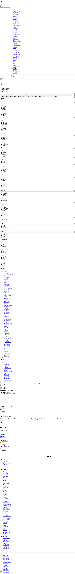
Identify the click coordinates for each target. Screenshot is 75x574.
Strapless (4, 213)
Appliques (4, 166)
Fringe (4, 172)
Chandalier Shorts (6, 278)
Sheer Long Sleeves (5, 228)
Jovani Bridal (5, 292)
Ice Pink (4, 253)
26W (20, 96)
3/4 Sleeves (4, 226)
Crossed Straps (5, 150)
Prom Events (4, 440)
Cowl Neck (4, 204)
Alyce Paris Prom (6, 275)
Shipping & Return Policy (5, 446)
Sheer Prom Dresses (6, 377)
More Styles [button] (3, 362)
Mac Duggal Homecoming (6, 509)
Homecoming (6, 352)
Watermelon (4, 256)
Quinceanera (4, 113)
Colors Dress (5, 281)
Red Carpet (4, 114)
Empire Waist (5, 220)
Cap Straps (4, 233)
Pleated (4, 143)
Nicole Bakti (5, 315)
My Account (4, 450)
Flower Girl (4, 109)
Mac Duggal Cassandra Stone (8, 307)
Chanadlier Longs (6, 279)
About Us (3, 444)
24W (16, 96)
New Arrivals (6, 366)
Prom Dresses (5, 112)
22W (12, 96)
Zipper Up (4, 154)
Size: (1, 396)
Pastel (4, 162)
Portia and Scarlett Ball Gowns (7, 516)
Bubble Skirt (4, 137)
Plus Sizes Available (5, 144)
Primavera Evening (6, 324)
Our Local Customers (3, 454)
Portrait (4, 210)
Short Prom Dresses (6, 340)
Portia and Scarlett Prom (7, 322)
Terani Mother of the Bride (7, 334)
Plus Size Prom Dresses (7, 345)
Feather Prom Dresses (7, 341)
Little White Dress (5, 123)
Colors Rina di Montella (7, 284)
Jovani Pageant (5, 495)
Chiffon (4, 180)
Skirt (3, 130)
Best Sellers (2, 457)
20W (8, 96)
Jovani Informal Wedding (7, 295)
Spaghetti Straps (5, 235)
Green (4, 243)
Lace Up (4, 151)
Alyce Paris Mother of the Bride (8, 274)
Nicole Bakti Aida (6, 316)
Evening (4, 108)
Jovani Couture (6, 293)
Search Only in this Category (5, 88)
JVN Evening (6, 299)
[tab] (38, 303)
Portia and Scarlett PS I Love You (8, 323)
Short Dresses (5, 129)
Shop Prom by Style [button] (5, 336)
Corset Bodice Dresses (6, 556)
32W (32, 96)
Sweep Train (4, 198)
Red (3, 258)
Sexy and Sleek (5, 127)
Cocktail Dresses (5, 106)
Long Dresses (5, 124)
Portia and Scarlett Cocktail (7, 319)
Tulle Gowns (5, 370)
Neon (3, 160)
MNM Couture (5, 512)
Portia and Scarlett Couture (7, 320)
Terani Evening (6, 332)
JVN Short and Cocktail (7, 301)
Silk (3, 187)
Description (3, 411)
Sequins (4, 175)
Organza (4, 184)
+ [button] (2, 337)
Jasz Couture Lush (6, 291)
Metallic (4, 159)
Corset (4, 140)
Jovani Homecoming (7, 294)
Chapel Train (5, 194)
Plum (3, 257)
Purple (4, 250)
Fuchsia (4, 255)
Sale (4, 358)
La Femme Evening (6, 302)
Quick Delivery (13, 393)
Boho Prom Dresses (6, 339)
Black (4, 264)
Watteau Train (5, 200)
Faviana (5, 287)
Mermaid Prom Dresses (7, 344)
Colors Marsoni (6, 283)
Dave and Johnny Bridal (7, 285)
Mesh (3, 183)
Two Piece (4, 133)
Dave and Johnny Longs (7, 286)
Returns (3, 439)
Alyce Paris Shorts (5, 474)
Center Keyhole (5, 139)
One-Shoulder (5, 209)
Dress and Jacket (5, 120)
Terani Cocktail (5, 530)
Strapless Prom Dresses (7, 346)
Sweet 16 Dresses (6, 379)
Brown (4, 263)
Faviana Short (5, 488)
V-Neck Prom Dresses (7, 348)
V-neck (4, 215)
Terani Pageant (5, 533)
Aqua (4, 245)
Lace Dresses (5, 121)
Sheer (4, 153)
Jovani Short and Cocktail (7, 298)
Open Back (4, 142)
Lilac (3, 251)
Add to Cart (2, 407)
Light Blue (4, 247)
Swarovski (5, 331)
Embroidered (5, 169)
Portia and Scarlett (6, 317)
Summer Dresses (6, 355)
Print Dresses (5, 126)
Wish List (3, 451)
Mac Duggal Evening (7, 308)
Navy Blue (4, 249)
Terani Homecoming (6, 333)
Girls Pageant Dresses (6, 110)
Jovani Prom (5, 297)
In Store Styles (6, 365)
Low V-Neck (5, 207)
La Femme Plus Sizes (6, 502)
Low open (4, 152)
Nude (4, 261)
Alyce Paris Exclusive (7, 273)
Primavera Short (6, 326)
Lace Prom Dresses (6, 374)
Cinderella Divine (5, 478)
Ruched (4, 145)
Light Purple (4, 252)
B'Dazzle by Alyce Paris (7, 276)
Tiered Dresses (6, 369)
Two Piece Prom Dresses (7, 347)
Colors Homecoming (5, 481)
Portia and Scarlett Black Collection (9, 318)
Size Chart (1, 409)
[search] (5, 5)
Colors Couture (6, 280)
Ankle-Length (5, 192)
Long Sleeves (5, 227)
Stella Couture (6, 327)
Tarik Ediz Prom (6, 330)
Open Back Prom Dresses (7, 338)
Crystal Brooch (5, 168)
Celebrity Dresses (5, 138)
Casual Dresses (5, 105)
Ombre (4, 161)
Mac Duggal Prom (6, 313)
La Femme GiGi (6, 303)
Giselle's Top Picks (6, 364)
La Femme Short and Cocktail (8, 305)
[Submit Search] (1, 79)
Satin (3, 185)
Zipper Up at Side (5, 155)
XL (53, 96)
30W (28, 96)
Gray (3, 265)
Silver (4, 266)
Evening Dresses (6, 351)
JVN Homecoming (6, 300)
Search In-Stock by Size (5, 92)
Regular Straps (5, 234)
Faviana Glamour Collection (8, 288)
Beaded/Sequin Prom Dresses (8, 371)
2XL (57, 96)
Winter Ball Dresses (6, 356)
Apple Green (5, 242)
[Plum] (3, 402)
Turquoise (4, 246)
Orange (4, 259)
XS (40, 96)
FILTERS (48, 456)
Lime (3, 244)
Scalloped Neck (5, 211)
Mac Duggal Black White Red (8, 306)
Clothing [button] (3, 359)
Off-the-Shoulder (5, 208)
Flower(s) (4, 171)
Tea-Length (4, 199)
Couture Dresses (6, 350)
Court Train (4, 195)
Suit (3, 131)
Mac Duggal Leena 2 (7, 312)
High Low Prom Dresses (7, 342)
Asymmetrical (5, 193)
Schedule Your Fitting (5, 441)
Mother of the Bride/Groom (7, 353)
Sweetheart (4, 214)
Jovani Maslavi (6, 296)
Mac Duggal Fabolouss (7, 309)
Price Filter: (3, 89)
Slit (3, 146)
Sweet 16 (4, 115)
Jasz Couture (5, 290)
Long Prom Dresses (6, 343)
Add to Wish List (3, 408)
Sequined (4, 186)
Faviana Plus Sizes (6, 289)
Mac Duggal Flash (6, 310)
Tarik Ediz (5, 329)
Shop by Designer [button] (4, 271)
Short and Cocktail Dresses (7, 354)
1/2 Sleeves (4, 225)
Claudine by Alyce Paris (7, 277)
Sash (3, 174)
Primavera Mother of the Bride (8, 325)
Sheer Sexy (4, 128)
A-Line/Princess (5, 219)
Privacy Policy (4, 445)
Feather (4, 170)
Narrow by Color (4, 239)
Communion (4, 107)
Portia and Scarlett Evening (6, 519)
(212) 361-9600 (2, 434)
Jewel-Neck (4, 206)
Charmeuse (4, 179)
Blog (2, 447)
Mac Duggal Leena (6, 311)
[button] (14, 10)
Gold (3, 262)
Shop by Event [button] (4, 349)
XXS (36, 96)
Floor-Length (5, 196)
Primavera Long (5, 523)
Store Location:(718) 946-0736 (2, 436)
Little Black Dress (5, 122)
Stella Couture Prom (5, 526)
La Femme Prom (6, 304)
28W (24, 96)
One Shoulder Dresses (7, 367)
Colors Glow (5, 282)
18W (3, 96)
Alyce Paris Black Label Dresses (7, 471)
